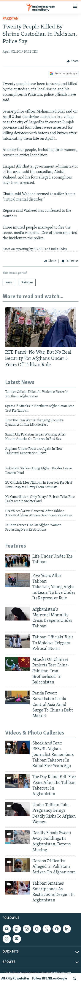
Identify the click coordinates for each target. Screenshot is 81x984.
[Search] (74, 978)
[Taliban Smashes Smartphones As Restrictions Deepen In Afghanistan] (17, 888)
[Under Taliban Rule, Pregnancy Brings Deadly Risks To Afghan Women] (17, 809)
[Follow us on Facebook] (56, 929)
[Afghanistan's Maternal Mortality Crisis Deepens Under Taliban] (17, 613)
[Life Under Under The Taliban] (17, 560)
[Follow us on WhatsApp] (7, 939)
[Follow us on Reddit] (17, 929)
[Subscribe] (17, 939)
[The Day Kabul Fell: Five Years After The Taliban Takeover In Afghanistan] (17, 781)
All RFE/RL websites (15, 978)
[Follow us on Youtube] (7, 929)
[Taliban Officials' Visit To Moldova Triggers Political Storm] (17, 641)
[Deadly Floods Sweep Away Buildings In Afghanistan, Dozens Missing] (17, 837)
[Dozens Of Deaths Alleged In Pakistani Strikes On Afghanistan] (17, 865)
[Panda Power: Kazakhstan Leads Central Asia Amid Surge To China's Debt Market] (17, 697)
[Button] (73, 61)
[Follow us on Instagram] (27, 929)
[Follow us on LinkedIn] (67, 929)
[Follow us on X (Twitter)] (47, 929)
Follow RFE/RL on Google (49, 978)
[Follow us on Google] (37, 929)
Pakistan (11, 19)
